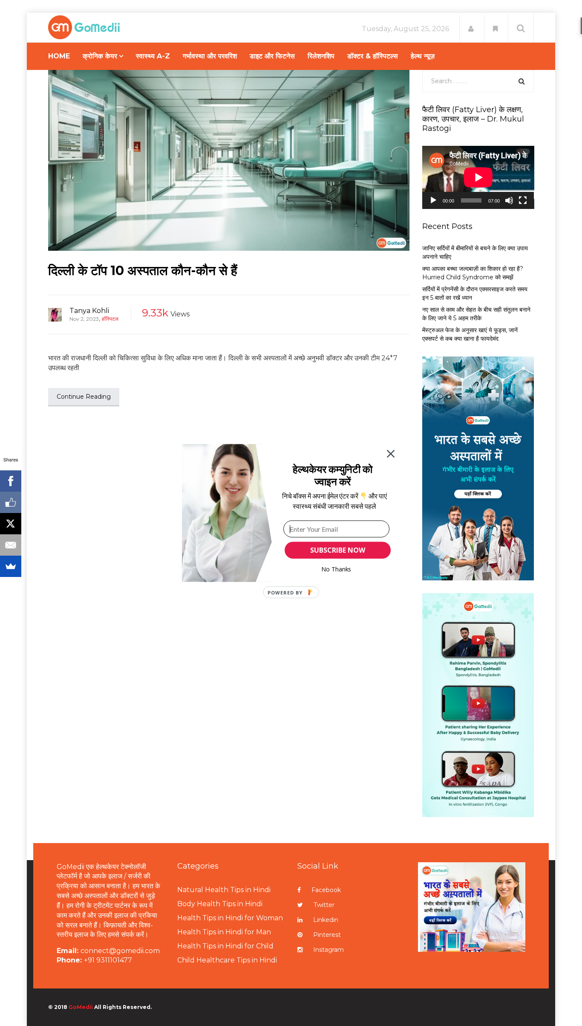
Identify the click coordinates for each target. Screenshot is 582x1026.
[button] (332, 475)
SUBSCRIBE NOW (337, 550)
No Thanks (336, 569)
